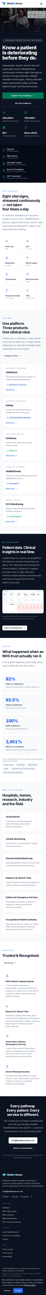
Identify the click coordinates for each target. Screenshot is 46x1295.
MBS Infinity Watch (9, 1211)
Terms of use (7, 1253)
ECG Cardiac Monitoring (11, 1222)
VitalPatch (6, 1208)
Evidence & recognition (11, 1236)
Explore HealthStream (13, 628)
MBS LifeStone (8, 1215)
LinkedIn (5, 1197)
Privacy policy (30, 1285)
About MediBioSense (10, 1232)
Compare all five (11, 356)
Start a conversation (23, 1148)
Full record (8, 963)
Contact (5, 1239)
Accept (18, 1291)
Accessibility (7, 1256)
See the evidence (23, 103)
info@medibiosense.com (23, 1140)
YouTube (14, 1197)
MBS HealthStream (9, 1218)
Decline (7, 1291)
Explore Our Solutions (21, 95)
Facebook (25, 1197)
